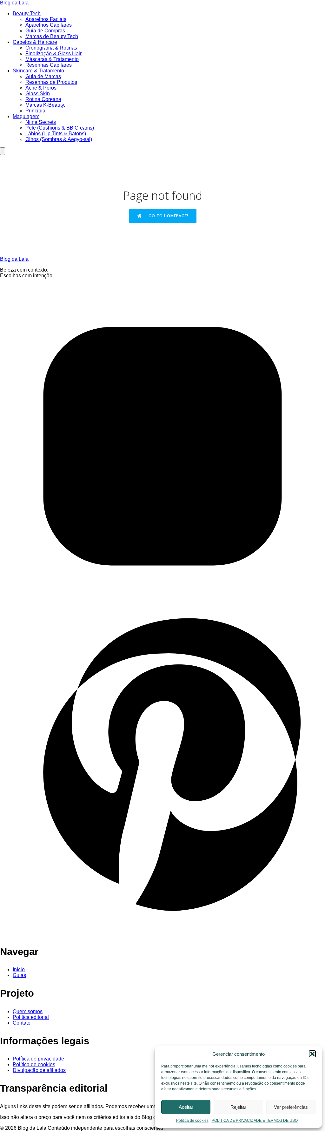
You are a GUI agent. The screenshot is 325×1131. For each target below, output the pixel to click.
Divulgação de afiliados (39, 1070)
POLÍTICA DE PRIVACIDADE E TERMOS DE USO (255, 1120)
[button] (312, 1054)
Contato (21, 1023)
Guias (19, 975)
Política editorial (31, 1017)
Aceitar (186, 1107)
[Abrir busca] (2, 151)
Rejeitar (238, 1107)
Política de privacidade (38, 1058)
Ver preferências (291, 1107)
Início (19, 969)
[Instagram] (162, 607)
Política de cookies (192, 1120)
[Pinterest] (162, 933)
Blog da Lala (14, 2)
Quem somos (28, 1011)
